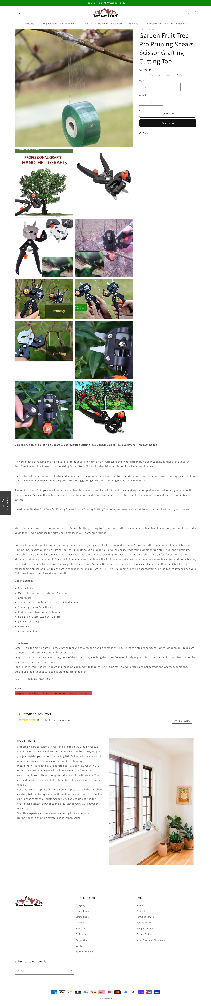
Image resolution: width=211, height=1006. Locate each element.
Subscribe (105, 514)
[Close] (148, 476)
